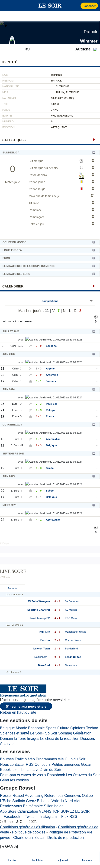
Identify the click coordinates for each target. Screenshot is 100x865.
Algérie (50, 368)
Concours (43, 764)
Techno (92, 728)
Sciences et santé (14, 733)
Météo (30, 759)
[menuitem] (12, 857)
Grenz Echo (35, 801)
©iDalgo (4, 543)
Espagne (51, 345)
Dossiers (87, 739)
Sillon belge (54, 806)
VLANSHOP (49, 811)
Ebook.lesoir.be (13, 770)
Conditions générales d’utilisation (27, 827)
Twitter (30, 817)
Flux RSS (68, 817)
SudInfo (18, 801)
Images (33, 739)
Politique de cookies (28, 832)
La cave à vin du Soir (43, 770)
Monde (21, 728)
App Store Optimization (19, 811)
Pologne (51, 410)
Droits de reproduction (65, 838)
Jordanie (51, 381)
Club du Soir (75, 759)
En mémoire (33, 806)
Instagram (48, 817)
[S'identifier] (76, 6)
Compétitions (50, 301)
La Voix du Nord (59, 801)
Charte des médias (28, 838)
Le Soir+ (37, 733)
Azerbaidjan (53, 439)
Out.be (87, 796)
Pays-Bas (51, 403)
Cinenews (72, 796)
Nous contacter (12, 764)
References (53, 796)
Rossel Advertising (28, 796)
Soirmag (65, 733)
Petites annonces (66, 764)
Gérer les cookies (14, 780)
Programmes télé (50, 759)
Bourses (7, 759)
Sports (51, 728)
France (50, 416)
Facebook (11, 817)
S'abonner (89, 6)
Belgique (51, 445)
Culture (63, 728)
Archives (7, 744)
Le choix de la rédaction (59, 739)
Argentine (52, 374)
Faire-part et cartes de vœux (23, 775)
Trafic (19, 759)
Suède (50, 468)
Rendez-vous (11, 806)
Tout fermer (24, 321)
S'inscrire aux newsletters (26, 706)
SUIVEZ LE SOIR (75, 811)
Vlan (77, 801)
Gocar (86, 764)
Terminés (12, 588)
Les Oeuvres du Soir (83, 775)
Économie (36, 728)
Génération (82, 733)
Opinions (77, 728)
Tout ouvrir (7, 321)
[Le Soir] (50, 5)
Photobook (56, 775)
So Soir (51, 733)
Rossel (6, 796)
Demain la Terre (13, 739)
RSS (30, 764)
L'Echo (5, 801)
